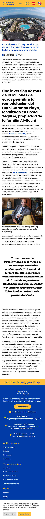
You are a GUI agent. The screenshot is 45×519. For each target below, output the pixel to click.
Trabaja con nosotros (11, 484)
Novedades (7, 455)
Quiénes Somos (8, 447)
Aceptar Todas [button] (24, 514)
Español (6, 493)
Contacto (6, 459)
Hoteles (6, 451)
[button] (20, 3)
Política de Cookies (10, 476)
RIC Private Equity (20, 173)
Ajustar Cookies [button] (9, 514)
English (5, 497)
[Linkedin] (27, 3)
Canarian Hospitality (17, 134)
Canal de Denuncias (10, 480)
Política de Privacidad (11, 472)
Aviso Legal (7, 468)
